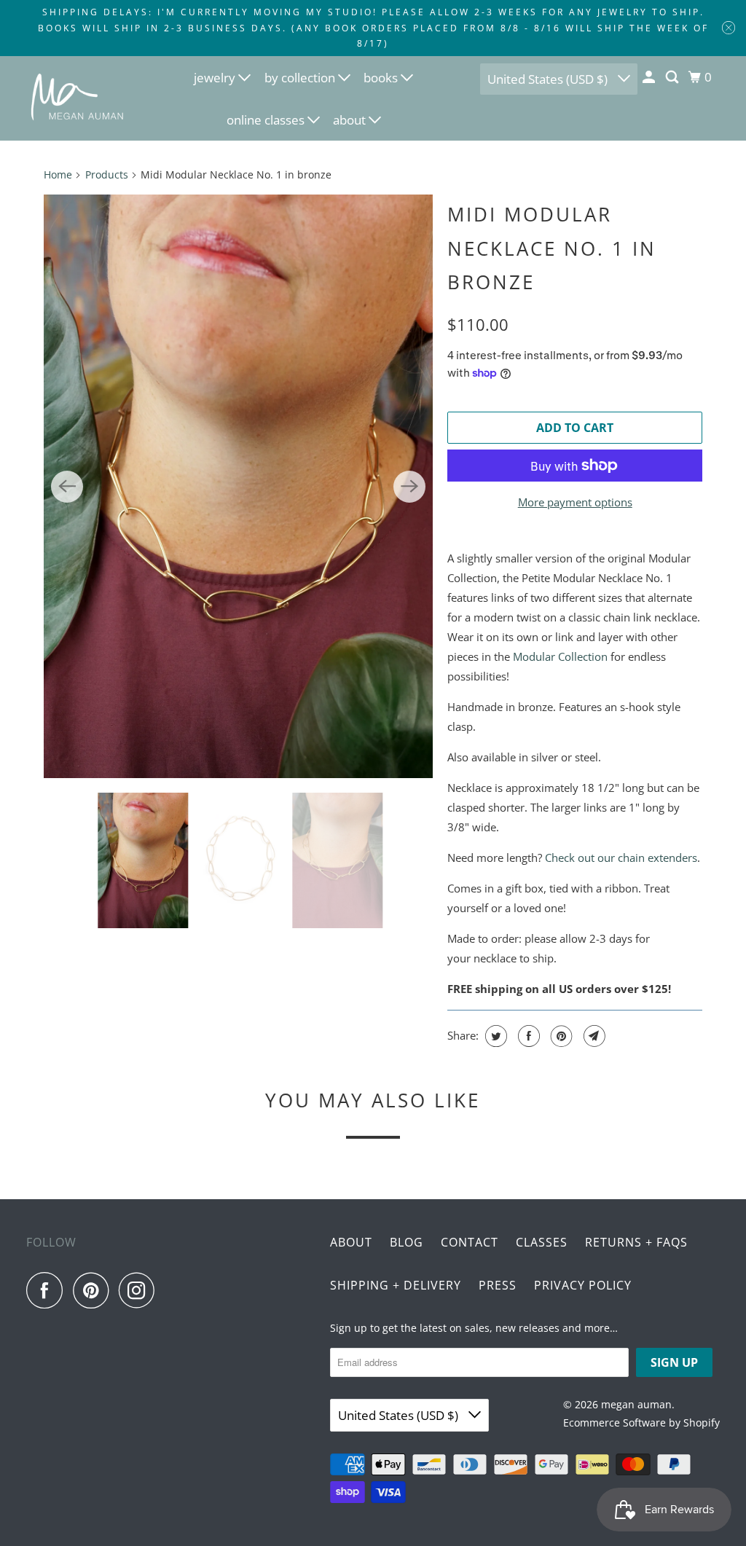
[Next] (409, 487)
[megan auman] (78, 97)
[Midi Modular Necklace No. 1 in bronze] (238, 487)
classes (542, 1242)
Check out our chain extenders (621, 857)
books (382, 77)
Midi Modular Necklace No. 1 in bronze (551, 248)
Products (106, 174)
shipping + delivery (395, 1285)
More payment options (575, 502)
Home (58, 174)
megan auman (636, 1404)
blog (406, 1242)
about (351, 119)
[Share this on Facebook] (527, 1036)
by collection (301, 77)
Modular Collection (560, 656)
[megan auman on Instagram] (140, 1290)
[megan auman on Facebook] (48, 1290)
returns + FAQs (636, 1242)
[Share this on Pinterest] (560, 1036)
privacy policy (583, 1285)
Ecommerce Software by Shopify (641, 1422)
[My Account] (650, 77)
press (498, 1285)
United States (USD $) (548, 79)
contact (469, 1242)
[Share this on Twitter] (494, 1036)
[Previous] (67, 487)
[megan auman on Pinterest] (94, 1290)
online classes (267, 119)
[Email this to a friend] (592, 1036)
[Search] (673, 77)
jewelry (216, 77)
